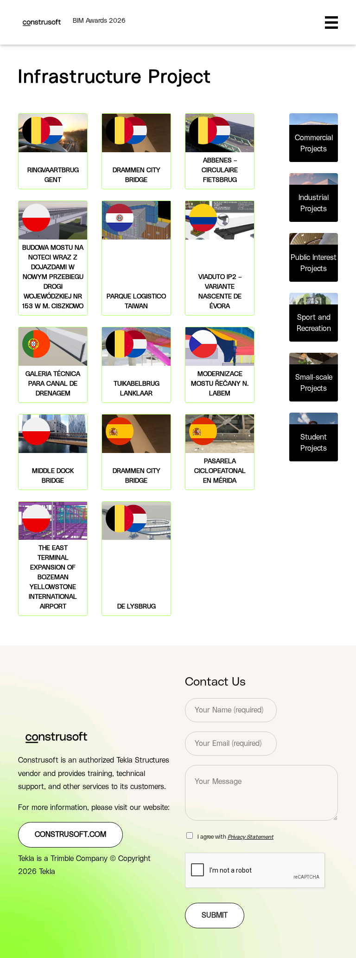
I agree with (235, 837)
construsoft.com (70, 834)
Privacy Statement (250, 837)
